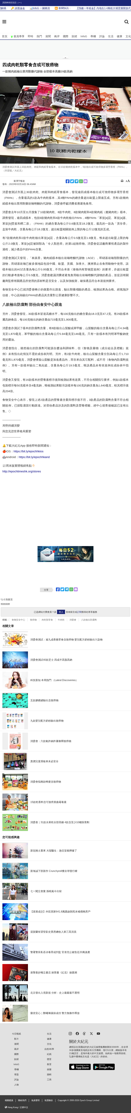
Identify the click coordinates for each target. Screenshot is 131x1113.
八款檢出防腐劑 (89, 619)
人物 (16, 1084)
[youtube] (98, 1033)
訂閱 (79, 612)
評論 (102, 36)
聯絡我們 (22, 1100)
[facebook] (77, 1033)
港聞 (48, 36)
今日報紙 (16, 1033)
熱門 (39, 36)
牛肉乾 (61, 619)
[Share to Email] (85, 181)
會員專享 (19, 36)
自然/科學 (49, 1049)
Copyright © (63, 1100)
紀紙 (49, 1054)
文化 (128, 36)
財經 (74, 36)
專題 (16, 1074)
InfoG (84, 36)
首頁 (4, 36)
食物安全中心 (18, 619)
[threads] (84, 1033)
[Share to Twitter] (72, 181)
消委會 (72, 619)
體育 (49, 1059)
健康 (119, 36)
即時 (30, 36)
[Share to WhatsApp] (81, 181)
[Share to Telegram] (76, 181)
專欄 (93, 36)
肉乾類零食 (47, 619)
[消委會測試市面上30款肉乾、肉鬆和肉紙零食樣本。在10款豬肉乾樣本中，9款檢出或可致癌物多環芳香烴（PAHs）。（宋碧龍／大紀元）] (65, 120)
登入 (61, 612)
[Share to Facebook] (67, 181)
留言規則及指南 (5, 603)
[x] (91, 1033)
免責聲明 (35, 1100)
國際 (65, 36)
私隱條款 (49, 1100)
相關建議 (9, 1100)
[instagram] (70, 1033)
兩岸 (57, 36)
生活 (110, 36)
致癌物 (33, 619)
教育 (49, 1064)
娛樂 (49, 1069)
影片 (16, 1039)
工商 (49, 1079)
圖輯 (49, 1074)
